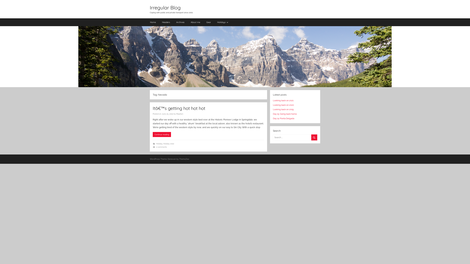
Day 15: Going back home (285, 114)
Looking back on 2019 (283, 109)
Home (153, 22)
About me (195, 22)
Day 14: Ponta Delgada (283, 118)
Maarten (179, 114)
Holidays (221, 22)
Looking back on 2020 (283, 105)
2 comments (161, 147)
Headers (166, 22)
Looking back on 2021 (283, 100)
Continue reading (162, 134)
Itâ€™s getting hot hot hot (179, 108)
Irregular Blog (165, 8)
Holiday (159, 144)
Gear (208, 22)
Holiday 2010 (168, 144)
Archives (180, 22)
